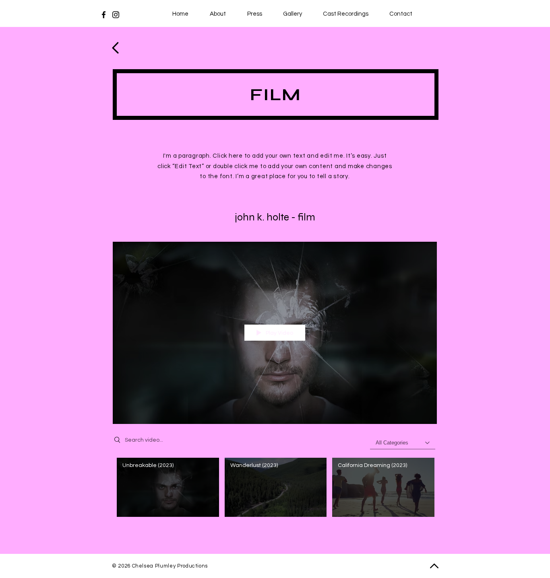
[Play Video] (167, 487)
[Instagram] (115, 14)
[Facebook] (103, 14)
